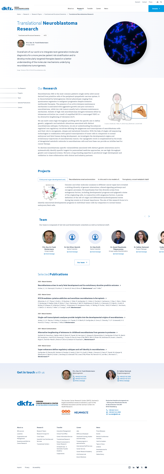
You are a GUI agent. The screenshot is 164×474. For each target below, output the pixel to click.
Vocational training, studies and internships (84, 438)
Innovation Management (64, 431)
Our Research (22, 88)
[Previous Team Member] (145, 216)
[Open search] (161, 2)
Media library (100, 454)
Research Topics (41, 431)
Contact (144, 2)
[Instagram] (129, 467)
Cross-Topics (40, 436)
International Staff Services (84, 446)
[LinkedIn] (134, 467)
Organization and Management (22, 438)
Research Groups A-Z (43, 434)
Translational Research (63, 439)
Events (98, 434)
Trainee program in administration (82, 442)
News (98, 427)
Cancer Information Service (64, 436)
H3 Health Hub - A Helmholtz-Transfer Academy (62, 449)
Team (22, 98)
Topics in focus (100, 444)
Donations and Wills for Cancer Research (23, 442)
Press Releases (100, 431)
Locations (20, 434)
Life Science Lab (81, 454)
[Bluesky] (138, 467)
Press (150, 2)
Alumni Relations (81, 457)
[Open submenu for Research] (80, 8)
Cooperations (60, 454)
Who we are (20, 431)
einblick (98, 447)
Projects (22, 93)
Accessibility (36, 467)
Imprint (19, 467)
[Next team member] (149, 216)
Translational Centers (43, 444)
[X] (142, 467)
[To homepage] (16, 8)
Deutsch (137, 2)
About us (20, 427)
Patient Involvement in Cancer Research (63, 443)
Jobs (78, 431)
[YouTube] (146, 467)
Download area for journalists (101, 450)
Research (40, 427)
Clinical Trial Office (62, 434)
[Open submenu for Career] (98, 8)
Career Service (81, 449)
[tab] (53, 179)
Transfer (59, 427)
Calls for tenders (101, 441)
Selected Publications (24, 103)
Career (79, 427)
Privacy (27, 467)
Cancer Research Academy (84, 451)
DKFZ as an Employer (82, 434)
